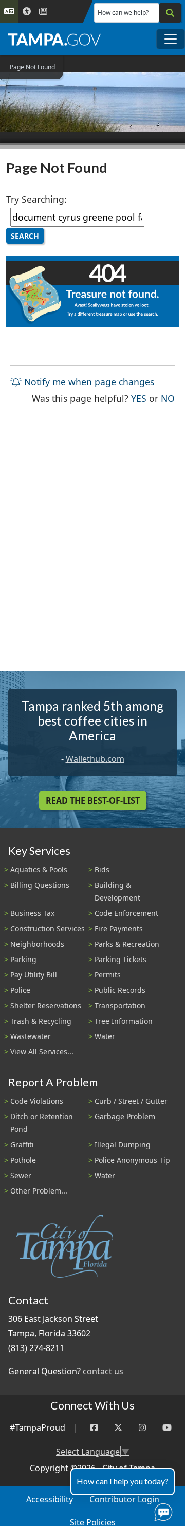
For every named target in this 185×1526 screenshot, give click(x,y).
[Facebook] (94, 1427)
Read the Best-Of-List (93, 800)
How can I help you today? (123, 1481)
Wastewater (30, 1036)
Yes (138, 398)
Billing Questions (39, 885)
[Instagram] (142, 1427)
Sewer (20, 1175)
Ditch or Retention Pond (41, 1122)
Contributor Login (124, 1499)
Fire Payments (119, 928)
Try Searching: (36, 199)
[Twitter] (118, 1427)
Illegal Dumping (123, 1144)
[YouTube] (167, 1427)
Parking (23, 959)
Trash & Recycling (40, 1021)
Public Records (120, 990)
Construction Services (47, 928)
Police (20, 990)
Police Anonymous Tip (132, 1160)
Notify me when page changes (88, 382)
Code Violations (36, 1101)
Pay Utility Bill (33, 975)
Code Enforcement (126, 913)
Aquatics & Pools (38, 869)
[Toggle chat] (161, 1510)
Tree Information (124, 1021)
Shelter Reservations (45, 1005)
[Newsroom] (43, 11)
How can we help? (123, 12)
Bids (102, 869)
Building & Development (117, 891)
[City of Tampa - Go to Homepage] (54, 39)
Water (105, 1036)
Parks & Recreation (127, 944)
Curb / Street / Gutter (131, 1101)
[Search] (170, 13)
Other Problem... (38, 1191)
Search (25, 236)
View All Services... (41, 1052)
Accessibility (49, 1499)
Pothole (23, 1160)
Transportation (120, 1005)
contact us (103, 1371)
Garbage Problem (125, 1116)
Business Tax (32, 913)
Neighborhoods (37, 944)
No (168, 398)
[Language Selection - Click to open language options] (9, 11)
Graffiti (22, 1144)
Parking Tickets (120, 959)
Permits (108, 975)
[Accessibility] (26, 11)
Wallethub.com (95, 759)
